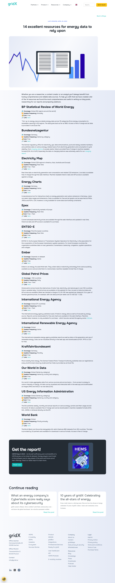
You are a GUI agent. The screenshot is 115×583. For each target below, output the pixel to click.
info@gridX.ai (13, 560)
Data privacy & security (76, 545)
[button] (34, 4)
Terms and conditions (95, 545)
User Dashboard (53, 551)
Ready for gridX (53, 547)
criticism (89, 318)
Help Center (72, 566)
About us (71, 537)
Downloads (72, 561)
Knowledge (72, 556)
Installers (32, 542)
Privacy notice (92, 540)
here (28, 118)
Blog (69, 553)
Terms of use (92, 547)
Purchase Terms (93, 550)
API (49, 553)
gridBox (51, 540)
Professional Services (55, 545)
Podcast (71, 564)
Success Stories (34, 547)
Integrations (52, 542)
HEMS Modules (53, 556)
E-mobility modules (54, 559)
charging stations (37, 149)
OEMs (31, 540)
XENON (50, 537)
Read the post (49, 512)
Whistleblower (73, 547)
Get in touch (101, 5)
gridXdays (71, 542)
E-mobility (32, 537)
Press (70, 559)
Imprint (90, 537)
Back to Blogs (101, 16)
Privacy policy (92, 542)
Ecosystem (32, 545)
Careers (70, 540)
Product (51, 535)
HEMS (31, 535)
